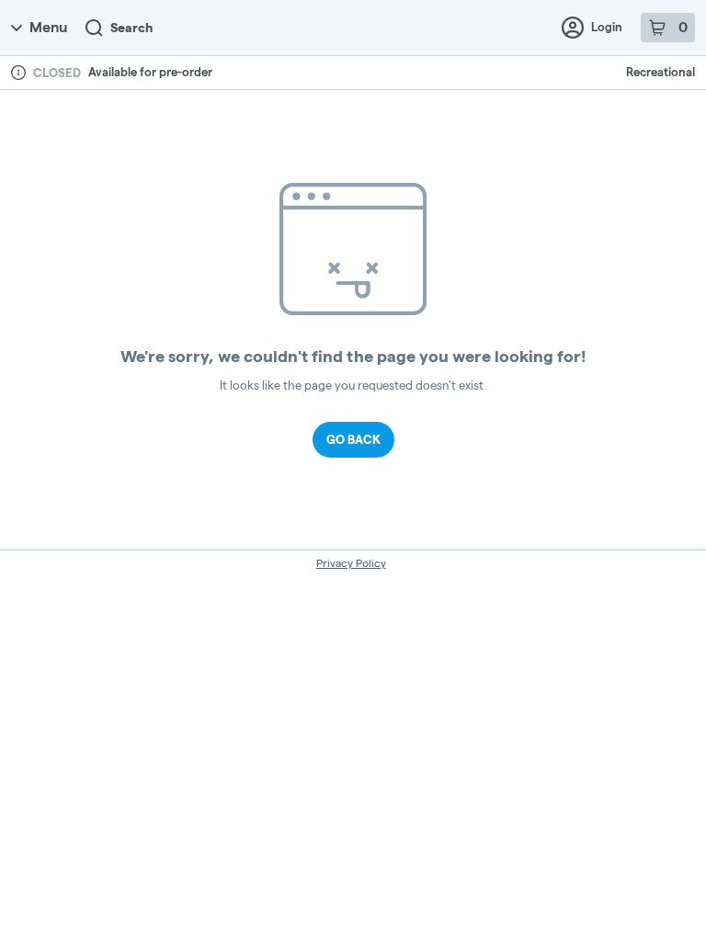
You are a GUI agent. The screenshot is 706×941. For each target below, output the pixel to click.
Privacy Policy (351, 563)
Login (606, 26)
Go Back (353, 439)
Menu (48, 27)
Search (131, 27)
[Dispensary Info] (18, 72)
